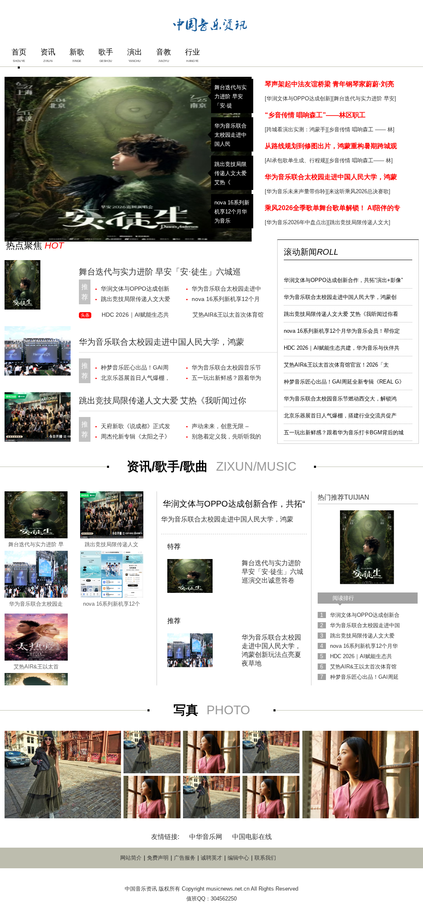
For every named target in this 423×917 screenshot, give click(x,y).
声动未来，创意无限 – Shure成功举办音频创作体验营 (225, 427)
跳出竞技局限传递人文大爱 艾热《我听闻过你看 (341, 314)
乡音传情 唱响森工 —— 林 (361, 129)
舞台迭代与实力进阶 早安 (364, 98)
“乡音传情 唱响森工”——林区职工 (315, 114)
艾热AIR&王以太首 (36, 666)
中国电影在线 (252, 836)
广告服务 (184, 858)
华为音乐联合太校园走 (36, 604)
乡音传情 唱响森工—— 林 (360, 160)
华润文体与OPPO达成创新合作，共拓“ (234, 503)
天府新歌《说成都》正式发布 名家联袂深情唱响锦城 (135, 427)
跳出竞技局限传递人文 (111, 544)
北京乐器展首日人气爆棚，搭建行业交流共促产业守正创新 (135, 378)
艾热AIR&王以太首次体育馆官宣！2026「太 (336, 365)
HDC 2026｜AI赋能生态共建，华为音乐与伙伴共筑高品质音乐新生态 (136, 316)
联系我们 (265, 858)
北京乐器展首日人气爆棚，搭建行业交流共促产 (340, 415)
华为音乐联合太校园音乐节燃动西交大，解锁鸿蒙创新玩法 (226, 368)
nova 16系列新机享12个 (111, 604)
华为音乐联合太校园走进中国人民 (230, 135)
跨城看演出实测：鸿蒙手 (296, 129)
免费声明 (158, 858)
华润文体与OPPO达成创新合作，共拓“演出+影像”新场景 (136, 289)
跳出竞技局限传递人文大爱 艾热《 (230, 173)
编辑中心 (238, 858)
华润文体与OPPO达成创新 (298, 98)
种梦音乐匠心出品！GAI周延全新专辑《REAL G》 (344, 382)
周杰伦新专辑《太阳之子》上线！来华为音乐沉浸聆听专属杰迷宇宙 (135, 437)
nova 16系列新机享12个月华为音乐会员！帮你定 (342, 331)
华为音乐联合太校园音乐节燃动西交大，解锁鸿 (340, 399)
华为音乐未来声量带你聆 (296, 191)
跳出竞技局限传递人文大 (359, 222)
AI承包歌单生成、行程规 (296, 160)
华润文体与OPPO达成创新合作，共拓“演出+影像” (343, 280)
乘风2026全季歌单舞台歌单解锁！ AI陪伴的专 (332, 207)
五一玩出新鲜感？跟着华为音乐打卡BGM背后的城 (344, 432)
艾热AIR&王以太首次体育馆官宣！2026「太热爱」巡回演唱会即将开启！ (228, 316)
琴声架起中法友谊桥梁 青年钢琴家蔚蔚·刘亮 (329, 84)
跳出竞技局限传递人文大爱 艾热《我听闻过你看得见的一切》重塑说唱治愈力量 (135, 300)
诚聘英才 (211, 858)
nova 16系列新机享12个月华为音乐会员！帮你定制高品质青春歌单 (226, 300)
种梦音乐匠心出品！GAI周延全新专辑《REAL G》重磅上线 (135, 368)
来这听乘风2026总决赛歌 (359, 191)
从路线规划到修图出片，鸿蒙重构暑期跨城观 (331, 145)
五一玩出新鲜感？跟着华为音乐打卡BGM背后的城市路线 (227, 378)
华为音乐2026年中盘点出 (296, 222)
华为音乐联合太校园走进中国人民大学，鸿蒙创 (340, 297)
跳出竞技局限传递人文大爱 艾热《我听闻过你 (162, 400)
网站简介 (131, 858)
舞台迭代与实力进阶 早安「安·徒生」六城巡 (160, 271)
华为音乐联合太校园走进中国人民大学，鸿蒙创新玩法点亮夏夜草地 (226, 289)
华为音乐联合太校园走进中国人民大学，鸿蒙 (331, 176)
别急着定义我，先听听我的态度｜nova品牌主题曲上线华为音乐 (227, 437)
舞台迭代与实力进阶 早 (36, 544)
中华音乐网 (205, 836)
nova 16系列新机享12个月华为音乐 (232, 211)
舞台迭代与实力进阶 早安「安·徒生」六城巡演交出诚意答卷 (272, 571)
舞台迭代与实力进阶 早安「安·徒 (230, 96)
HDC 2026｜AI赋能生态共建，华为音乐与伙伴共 (341, 348)
